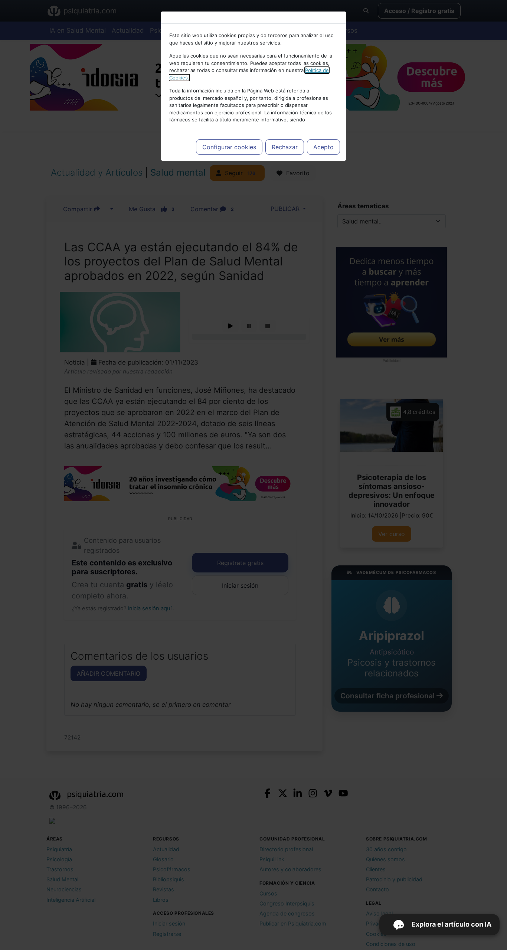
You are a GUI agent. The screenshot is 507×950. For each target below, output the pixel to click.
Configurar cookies (229, 147)
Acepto (323, 147)
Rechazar (285, 147)
